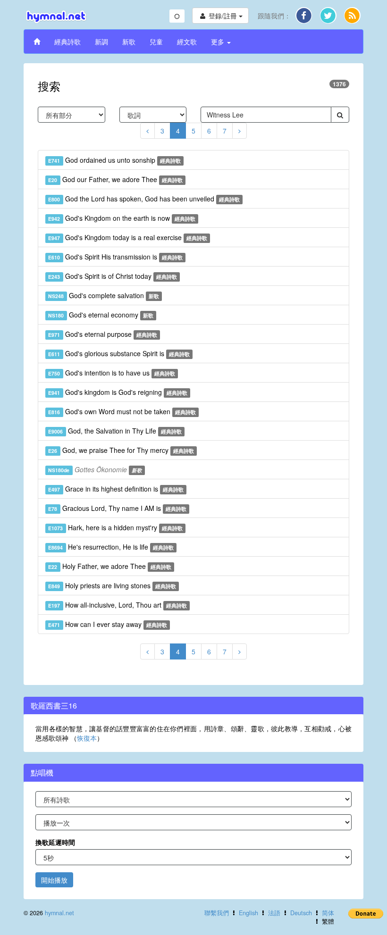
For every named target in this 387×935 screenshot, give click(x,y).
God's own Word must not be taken (122, 411)
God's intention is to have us (111, 372)
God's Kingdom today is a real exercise (127, 237)
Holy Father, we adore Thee (109, 566)
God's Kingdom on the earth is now (121, 218)
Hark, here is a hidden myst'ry (115, 527)
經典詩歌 (67, 41)
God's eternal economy (100, 314)
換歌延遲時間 (55, 842)
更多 (218, 41)
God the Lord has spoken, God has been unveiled (144, 198)
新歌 (128, 41)
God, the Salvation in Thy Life (115, 430)
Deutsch (301, 913)
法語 (274, 913)
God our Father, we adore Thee (115, 179)
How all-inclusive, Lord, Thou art (117, 604)
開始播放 (54, 880)
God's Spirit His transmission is (115, 256)
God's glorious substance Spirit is (119, 353)
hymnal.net (59, 913)
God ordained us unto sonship (114, 160)
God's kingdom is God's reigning (117, 392)
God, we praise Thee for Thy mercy (121, 450)
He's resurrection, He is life (111, 546)
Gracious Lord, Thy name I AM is (117, 508)
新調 (101, 41)
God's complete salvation (103, 295)
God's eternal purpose (102, 334)
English (248, 913)
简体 (328, 913)
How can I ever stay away (107, 624)
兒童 (156, 41)
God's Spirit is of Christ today (112, 276)
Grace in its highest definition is (116, 488)
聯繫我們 (216, 913)
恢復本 (87, 738)
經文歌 (187, 41)
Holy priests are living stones (112, 585)
